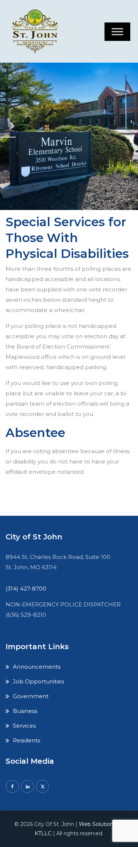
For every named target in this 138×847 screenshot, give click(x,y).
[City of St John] (37, 31)
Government (31, 696)
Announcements (36, 666)
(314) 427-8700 (26, 588)
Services (24, 725)
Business (25, 710)
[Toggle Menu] (117, 31)
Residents (26, 740)
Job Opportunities (38, 681)
